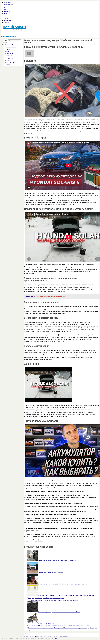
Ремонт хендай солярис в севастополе (65, 600)
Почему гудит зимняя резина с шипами (50, 572)
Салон (5, 9)
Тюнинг (6, 18)
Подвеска (7, 16)
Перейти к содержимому (8, 36)
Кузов (5, 7)
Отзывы (6, 22)
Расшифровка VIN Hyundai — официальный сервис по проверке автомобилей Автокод (66, 596)
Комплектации (8, 4)
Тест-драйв (7, 2)
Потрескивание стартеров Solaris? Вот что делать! (40, 634)
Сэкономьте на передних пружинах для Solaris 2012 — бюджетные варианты (49, 636)
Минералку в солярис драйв (55, 598)
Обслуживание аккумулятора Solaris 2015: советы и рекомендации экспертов (63, 584)
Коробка (6, 13)
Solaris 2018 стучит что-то (46, 623)
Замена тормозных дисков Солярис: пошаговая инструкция (57, 561)
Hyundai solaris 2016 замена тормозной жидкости (75, 626)
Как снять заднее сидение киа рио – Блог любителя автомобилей (59, 612)
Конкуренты (7, 20)
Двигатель (7, 11)
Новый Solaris (14, 27)
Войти (56, 638)
